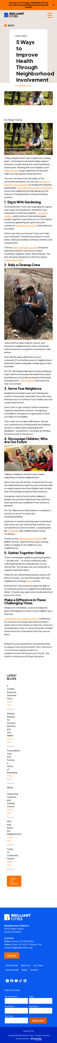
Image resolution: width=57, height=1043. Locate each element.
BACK (10, 25)
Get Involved (12, 969)
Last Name (33, 1006)
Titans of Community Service (12, 857)
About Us (25, 965)
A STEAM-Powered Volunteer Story (11, 695)
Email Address (11, 996)
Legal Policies (28, 1031)
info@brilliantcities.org (21, 947)
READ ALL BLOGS (14, 881)
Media (24, 969)
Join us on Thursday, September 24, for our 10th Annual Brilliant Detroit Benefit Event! (28, 5)
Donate (12, 955)
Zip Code (9, 1016)
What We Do (12, 965)
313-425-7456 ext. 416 (30, 944)
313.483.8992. (27, 941)
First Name (9, 1006)
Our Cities (38, 965)
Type (31, 996)
